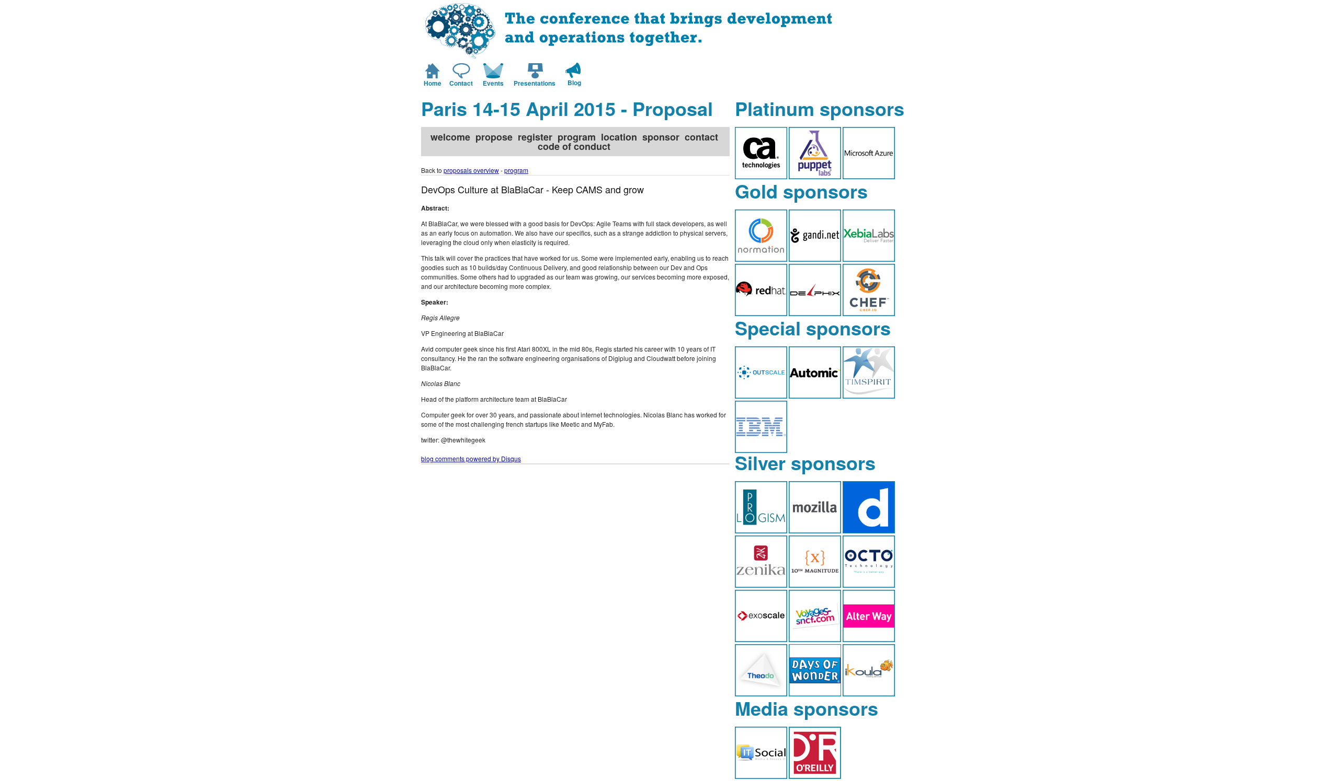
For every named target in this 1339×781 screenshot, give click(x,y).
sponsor (660, 137)
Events (493, 83)
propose (494, 137)
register (535, 137)
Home (432, 83)
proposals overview (471, 170)
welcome (450, 137)
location (619, 137)
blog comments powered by (471, 458)
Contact (461, 83)
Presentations (534, 83)
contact (701, 137)
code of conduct (574, 146)
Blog (574, 82)
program (577, 137)
